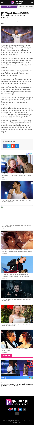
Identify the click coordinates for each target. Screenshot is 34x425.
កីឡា (3, 21)
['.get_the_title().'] (17, 369)
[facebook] (17, 413)
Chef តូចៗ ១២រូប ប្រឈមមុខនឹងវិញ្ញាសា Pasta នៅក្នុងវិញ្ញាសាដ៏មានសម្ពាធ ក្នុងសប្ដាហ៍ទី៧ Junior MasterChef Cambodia (17, 385)
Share (2, 23)
